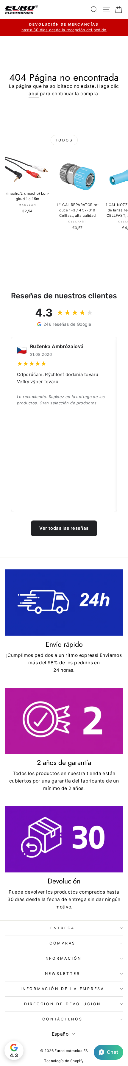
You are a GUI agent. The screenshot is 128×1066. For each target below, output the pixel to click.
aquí (34, 93)
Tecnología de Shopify (64, 1061)
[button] (108, 1052)
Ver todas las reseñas (63, 528)
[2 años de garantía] (64, 721)
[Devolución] (64, 839)
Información (62, 958)
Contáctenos (62, 1019)
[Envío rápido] (64, 602)
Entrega (62, 928)
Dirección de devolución (62, 1004)
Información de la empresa (62, 988)
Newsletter (62, 973)
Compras (62, 943)
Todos (64, 140)
